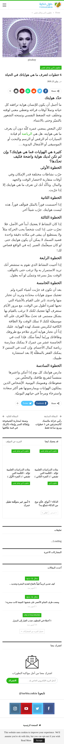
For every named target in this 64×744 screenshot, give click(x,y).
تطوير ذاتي (53, 483)
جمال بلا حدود (32, 578)
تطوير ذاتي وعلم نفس (50, 67)
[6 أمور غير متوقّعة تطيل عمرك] (18, 490)
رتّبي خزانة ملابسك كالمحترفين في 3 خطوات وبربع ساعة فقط (48, 424)
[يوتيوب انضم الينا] (26, 708)
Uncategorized (32, 615)
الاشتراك (12, 680)
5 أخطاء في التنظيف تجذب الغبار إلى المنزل (32, 620)
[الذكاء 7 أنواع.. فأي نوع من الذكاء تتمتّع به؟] (46, 490)
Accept (39, 740)
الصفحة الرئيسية (30, 725)
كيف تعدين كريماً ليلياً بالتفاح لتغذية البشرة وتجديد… (32, 584)
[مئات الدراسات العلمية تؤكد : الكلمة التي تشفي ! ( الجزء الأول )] (18, 457)
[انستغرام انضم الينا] (15, 708)
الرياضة (27, 133)
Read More (26, 740)
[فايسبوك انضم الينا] (49, 708)
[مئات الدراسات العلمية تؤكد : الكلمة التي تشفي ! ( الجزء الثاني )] (46, 457)
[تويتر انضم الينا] (38, 708)
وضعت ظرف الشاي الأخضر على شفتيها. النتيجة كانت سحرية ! (32, 602)
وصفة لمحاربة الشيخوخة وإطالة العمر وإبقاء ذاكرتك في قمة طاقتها (15, 424)
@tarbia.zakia (28, 693)
